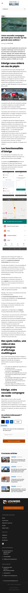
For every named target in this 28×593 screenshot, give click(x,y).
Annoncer (4, 537)
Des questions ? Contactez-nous (12, 507)
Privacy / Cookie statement (14, 589)
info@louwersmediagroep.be (10, 575)
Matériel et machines (7, 523)
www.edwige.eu (15, 371)
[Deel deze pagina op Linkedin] (11, 421)
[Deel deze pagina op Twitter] (3, 421)
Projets (3, 525)
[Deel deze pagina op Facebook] (7, 421)
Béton (3, 518)
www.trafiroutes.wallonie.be (10, 296)
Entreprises (5, 540)
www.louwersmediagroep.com (10, 580)
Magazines (4, 535)
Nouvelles (4, 43)
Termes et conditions (14, 587)
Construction (5, 520)
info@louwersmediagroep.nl (10, 559)
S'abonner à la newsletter (14, 441)
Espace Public (5, 528)
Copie (17, 421)
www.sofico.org (21, 298)
